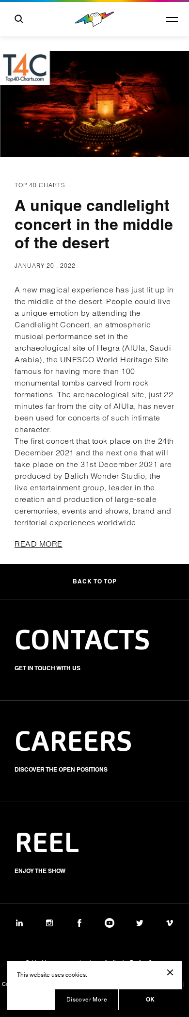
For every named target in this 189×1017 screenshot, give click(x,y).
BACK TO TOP (95, 581)
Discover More (86, 999)
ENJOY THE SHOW (40, 870)
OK (150, 999)
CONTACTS (82, 642)
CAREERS (73, 743)
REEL (47, 844)
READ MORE (39, 544)
